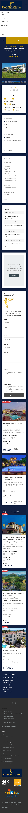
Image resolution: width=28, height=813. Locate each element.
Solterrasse (9, 150)
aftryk (4, 734)
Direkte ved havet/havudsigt (10, 678)
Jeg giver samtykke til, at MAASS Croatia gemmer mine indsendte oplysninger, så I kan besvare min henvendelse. (14, 389)
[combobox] (14, 15)
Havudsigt (8, 128)
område (3, 19)
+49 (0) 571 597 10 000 (15, 311)
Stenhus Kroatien (7, 750)
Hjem (6, 46)
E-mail (5, 327)
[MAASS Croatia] (11, 5)
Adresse (6, 344)
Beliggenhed (4, 25)
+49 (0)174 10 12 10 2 (14, 313)
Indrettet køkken (10, 131)
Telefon (6, 336)
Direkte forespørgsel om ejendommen (12, 295)
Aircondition (9, 118)
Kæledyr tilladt (10, 134)
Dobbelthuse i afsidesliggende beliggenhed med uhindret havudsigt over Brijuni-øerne (14, 539)
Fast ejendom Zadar (8, 764)
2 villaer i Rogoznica (10, 650)
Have (7, 124)
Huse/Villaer (6, 689)
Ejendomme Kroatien (8, 753)
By (4, 361)
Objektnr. (3, 32)
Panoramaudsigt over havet (13, 140)
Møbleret (8, 137)
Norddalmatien (14, 46)
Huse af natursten (7, 687)
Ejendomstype (5, 12)
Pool (7, 144)
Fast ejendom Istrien (8, 761)
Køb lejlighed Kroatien (8, 747)
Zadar (21, 46)
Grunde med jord (7, 685)
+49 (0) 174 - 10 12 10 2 (10, 722)
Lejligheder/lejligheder (8, 692)
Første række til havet (12, 121)
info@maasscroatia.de (15, 315)
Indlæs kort (14, 275)
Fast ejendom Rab (7, 758)
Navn (5, 319)
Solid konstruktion (10, 147)
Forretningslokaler (7, 682)
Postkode (6, 352)
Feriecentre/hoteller (8, 680)
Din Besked (7, 369)
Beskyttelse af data (8, 736)
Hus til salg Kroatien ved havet (11, 755)
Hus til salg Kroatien (8, 745)
